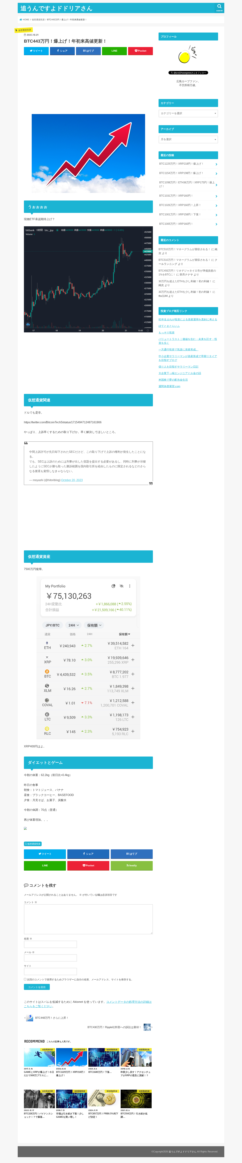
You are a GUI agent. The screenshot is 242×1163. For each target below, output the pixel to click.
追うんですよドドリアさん (57, 8)
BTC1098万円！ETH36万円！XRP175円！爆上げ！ (187, 184)
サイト (27, 965)
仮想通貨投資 (34, 844)
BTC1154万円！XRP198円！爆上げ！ (181, 173)
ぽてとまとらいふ (169, 326)
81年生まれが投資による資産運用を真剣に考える (188, 319)
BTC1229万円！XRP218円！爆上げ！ (181, 163)
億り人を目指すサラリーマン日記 (178, 366)
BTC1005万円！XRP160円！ (176, 223)
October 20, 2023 (72, 480)
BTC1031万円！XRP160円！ (176, 195)
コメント (30, 902)
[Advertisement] (88, 84)
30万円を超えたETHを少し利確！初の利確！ (185, 281)
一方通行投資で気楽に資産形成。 (178, 349)
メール (29, 952)
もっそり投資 (167, 332)
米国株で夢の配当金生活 (173, 379)
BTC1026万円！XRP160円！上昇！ (180, 205)
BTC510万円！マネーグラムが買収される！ (185, 249)
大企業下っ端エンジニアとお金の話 (180, 373)
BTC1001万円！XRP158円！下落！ (180, 214)
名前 (28, 938)
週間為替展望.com (169, 386)
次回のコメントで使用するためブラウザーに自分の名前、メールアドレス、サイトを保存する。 (80, 979)
